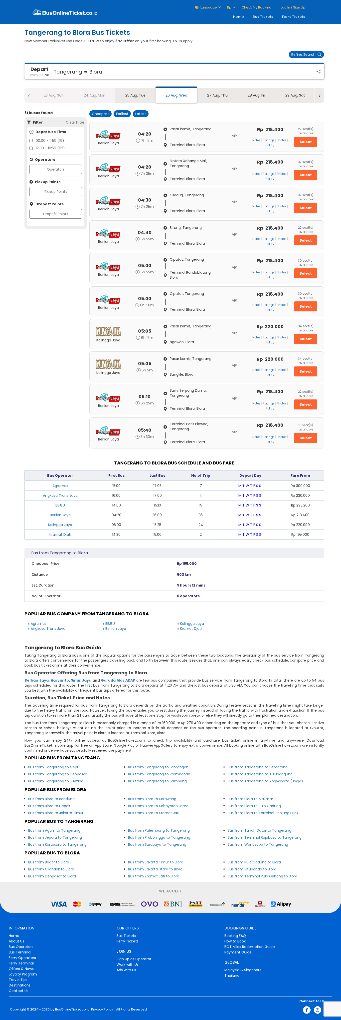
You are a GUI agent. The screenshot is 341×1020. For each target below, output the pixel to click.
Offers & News (21, 968)
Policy (270, 145)
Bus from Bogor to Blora (48, 862)
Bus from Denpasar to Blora (52, 876)
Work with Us (128, 964)
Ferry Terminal (21, 963)
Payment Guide (238, 952)
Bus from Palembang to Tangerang (159, 830)
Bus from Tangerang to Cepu (53, 767)
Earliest (122, 113)
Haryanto (60, 680)
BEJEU (60, 505)
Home (238, 16)
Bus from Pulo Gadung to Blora (254, 862)
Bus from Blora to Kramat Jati (153, 812)
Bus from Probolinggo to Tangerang (159, 837)
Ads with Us (126, 969)
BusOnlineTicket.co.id (72, 1009)
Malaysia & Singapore (243, 969)
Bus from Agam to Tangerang (54, 830)
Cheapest (100, 113)
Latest (140, 113)
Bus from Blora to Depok (49, 805)
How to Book (235, 941)
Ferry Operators (22, 957)
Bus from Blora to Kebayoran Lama (158, 805)
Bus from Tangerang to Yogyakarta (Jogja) (265, 781)
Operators (56, 169)
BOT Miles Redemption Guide (249, 946)
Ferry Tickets (293, 16)
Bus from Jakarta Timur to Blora (155, 862)
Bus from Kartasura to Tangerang (57, 844)
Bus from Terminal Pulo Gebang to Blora (262, 876)
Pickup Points (55, 191)
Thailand (231, 975)
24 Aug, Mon (94, 95)
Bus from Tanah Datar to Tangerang (259, 830)
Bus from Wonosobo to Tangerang (258, 844)
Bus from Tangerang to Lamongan (158, 767)
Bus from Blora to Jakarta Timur (55, 812)
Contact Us (18, 990)
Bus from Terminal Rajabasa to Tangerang (265, 837)
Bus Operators (21, 946)
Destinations (19, 985)
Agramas (60, 485)
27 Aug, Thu (217, 95)
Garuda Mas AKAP (118, 680)
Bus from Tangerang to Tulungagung (260, 774)
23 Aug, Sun (54, 95)
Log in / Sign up (292, 7)
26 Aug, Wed (176, 95)
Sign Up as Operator (134, 958)
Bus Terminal (20, 952)
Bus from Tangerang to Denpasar (57, 774)
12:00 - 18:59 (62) (50, 148)
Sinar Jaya (81, 680)
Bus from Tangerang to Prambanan (159, 774)
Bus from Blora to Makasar (250, 798)
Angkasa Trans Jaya (60, 495)
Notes (256, 140)
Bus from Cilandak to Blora (51, 869)
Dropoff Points (55, 213)
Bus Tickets (263, 16)
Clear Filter (75, 122)
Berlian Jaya (60, 515)
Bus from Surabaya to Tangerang (157, 844)
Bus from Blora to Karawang (152, 798)
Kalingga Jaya (60, 524)
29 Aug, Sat (295, 95)
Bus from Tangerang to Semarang (258, 767)
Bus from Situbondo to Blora (252, 869)
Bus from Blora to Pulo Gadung (254, 805)
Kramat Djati (60, 534)
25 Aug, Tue (135, 95)
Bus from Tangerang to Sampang (157, 781)
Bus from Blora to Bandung (51, 798)
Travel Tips (18, 979)
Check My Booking (256, 7)
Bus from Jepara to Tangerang (55, 837)
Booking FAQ (235, 935)
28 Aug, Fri (256, 95)
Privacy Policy (101, 1009)
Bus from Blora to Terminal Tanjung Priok (263, 812)
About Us (16, 941)
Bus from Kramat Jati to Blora (153, 876)
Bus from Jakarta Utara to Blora (155, 869)
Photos (282, 140)
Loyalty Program (23, 974)
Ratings (269, 140)
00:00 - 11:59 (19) (50, 140)
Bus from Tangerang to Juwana (55, 781)
